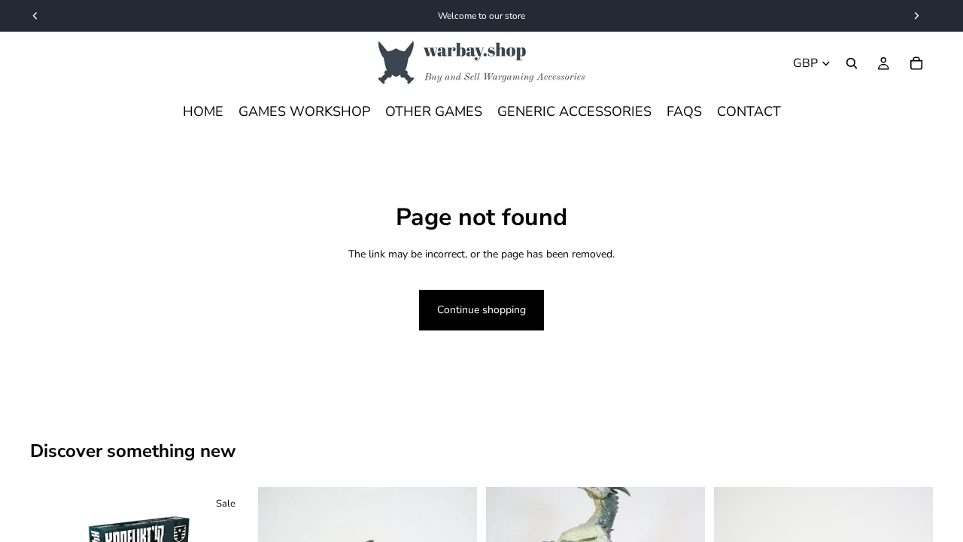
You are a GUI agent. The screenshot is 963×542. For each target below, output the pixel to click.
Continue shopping (481, 310)
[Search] (851, 63)
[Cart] (916, 63)
